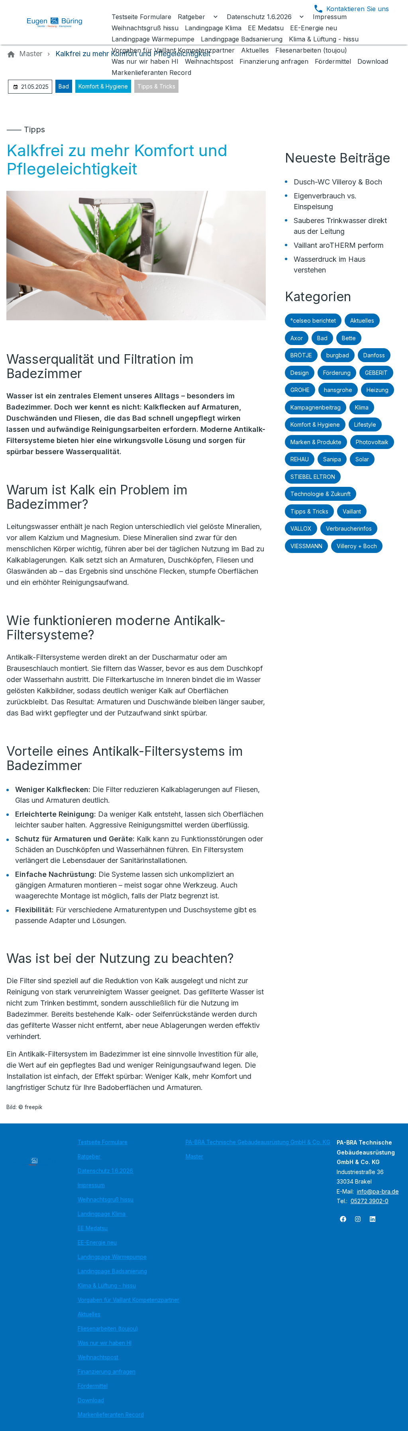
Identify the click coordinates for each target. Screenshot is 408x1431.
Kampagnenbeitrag (315, 407)
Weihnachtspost (98, 1357)
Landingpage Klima (102, 1214)
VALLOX (301, 528)
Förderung (337, 372)
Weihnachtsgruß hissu (105, 1199)
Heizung (377, 389)
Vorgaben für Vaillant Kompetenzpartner (128, 1300)
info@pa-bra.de (378, 1191)
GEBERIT (376, 372)
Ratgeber (89, 1156)
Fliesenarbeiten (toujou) (108, 1328)
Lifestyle (365, 424)
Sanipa (332, 459)
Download (91, 1400)
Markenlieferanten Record (111, 1414)
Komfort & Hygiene (103, 86)
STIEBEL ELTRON (312, 476)
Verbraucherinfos (349, 528)
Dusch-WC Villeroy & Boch (338, 182)
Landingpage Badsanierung (112, 1271)
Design (299, 372)
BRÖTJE (301, 355)
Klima (362, 407)
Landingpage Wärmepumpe (112, 1257)
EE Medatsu (93, 1228)
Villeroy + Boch (357, 546)
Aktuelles (362, 320)
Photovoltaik (372, 442)
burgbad (337, 355)
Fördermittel (93, 1386)
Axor (296, 338)
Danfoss (374, 355)
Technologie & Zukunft (320, 493)
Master (194, 1156)
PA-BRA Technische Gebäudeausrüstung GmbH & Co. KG (258, 1142)
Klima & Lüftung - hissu (107, 1285)
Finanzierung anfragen (106, 1371)
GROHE (300, 389)
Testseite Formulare (103, 1142)
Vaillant (352, 511)
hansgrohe (338, 389)
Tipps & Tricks (156, 86)
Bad (64, 86)
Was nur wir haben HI (104, 1343)
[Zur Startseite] (60, 22)
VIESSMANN (306, 546)
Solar (362, 459)
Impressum (91, 1185)
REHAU (299, 459)
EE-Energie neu (97, 1242)
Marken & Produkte (315, 442)
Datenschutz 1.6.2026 (105, 1171)
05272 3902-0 (369, 1201)
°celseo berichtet (313, 320)
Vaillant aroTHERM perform (339, 245)
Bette (349, 338)
